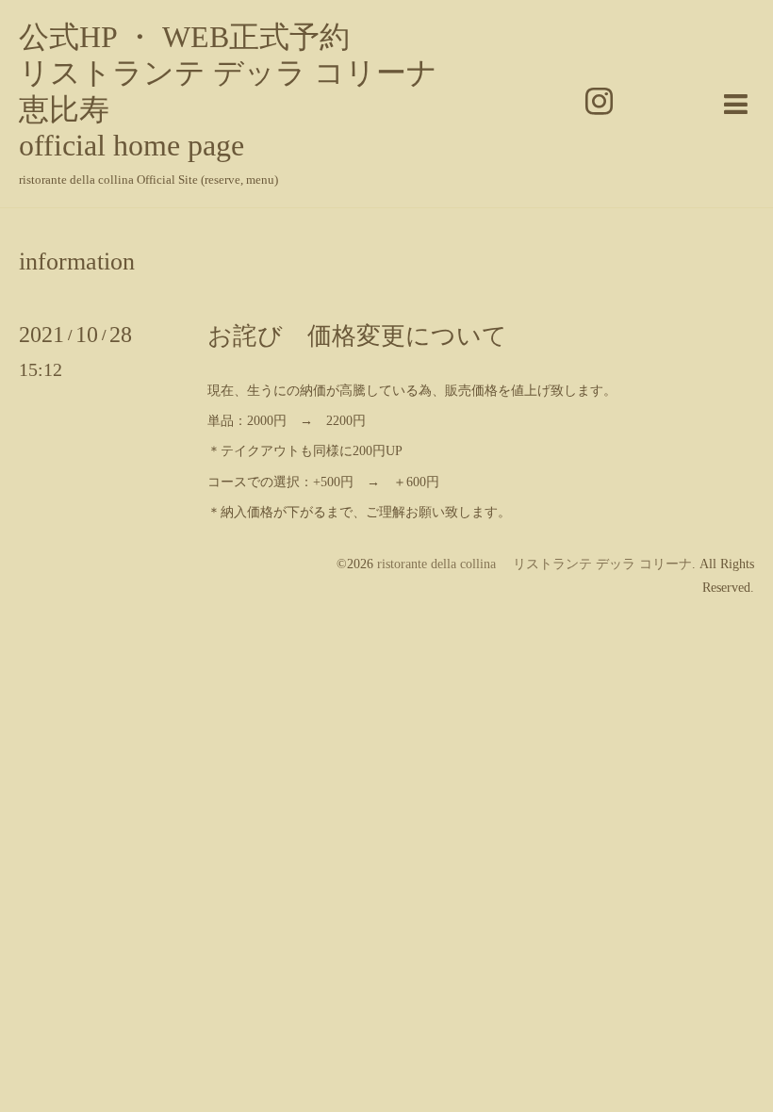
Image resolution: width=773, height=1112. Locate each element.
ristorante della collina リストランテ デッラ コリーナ (534, 564)
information (77, 262)
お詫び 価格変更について (357, 336)
